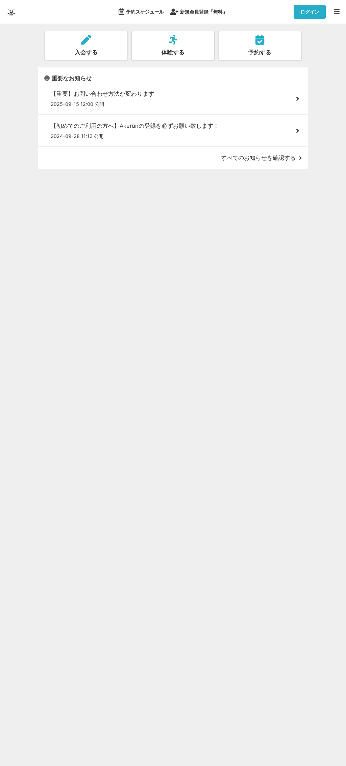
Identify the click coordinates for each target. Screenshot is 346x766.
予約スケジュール (145, 11)
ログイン (309, 11)
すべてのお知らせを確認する (258, 157)
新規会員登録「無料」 (203, 11)
